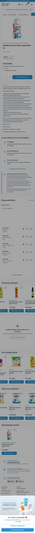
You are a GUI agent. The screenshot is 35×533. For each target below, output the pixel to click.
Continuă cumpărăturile (17, 526)
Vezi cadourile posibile (17, 530)
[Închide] (32, 498)
